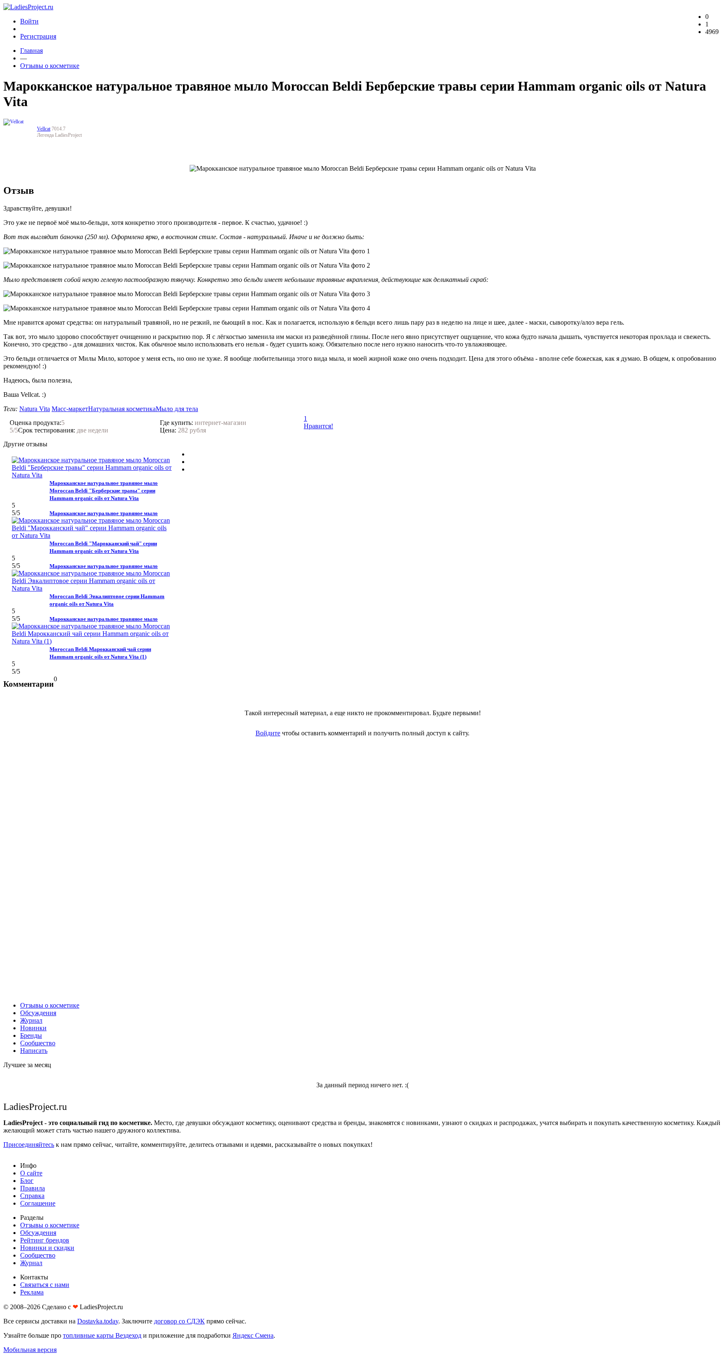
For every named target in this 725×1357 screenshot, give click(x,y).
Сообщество (37, 1043)
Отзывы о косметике (49, 65)
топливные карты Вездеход (102, 1335)
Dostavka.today (97, 1321)
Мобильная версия (30, 1349)
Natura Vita (34, 408)
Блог (27, 1180)
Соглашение (37, 1203)
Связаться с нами (44, 1284)
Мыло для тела (177, 408)
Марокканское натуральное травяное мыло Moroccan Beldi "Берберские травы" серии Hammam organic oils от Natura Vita (104, 490)
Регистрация (38, 36)
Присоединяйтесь (28, 1144)
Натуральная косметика (122, 408)
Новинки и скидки (47, 1247)
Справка (32, 1195)
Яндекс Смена (253, 1335)
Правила (32, 1188)
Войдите (268, 733)
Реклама (32, 1292)
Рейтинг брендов (44, 1240)
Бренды (31, 1035)
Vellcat (43, 129)
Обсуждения (38, 1012)
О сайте (31, 1173)
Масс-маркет (70, 408)
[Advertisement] (362, 869)
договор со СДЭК (179, 1321)
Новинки (33, 1027)
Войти (29, 21)
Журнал (31, 1020)
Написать (33, 1050)
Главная (31, 50)
